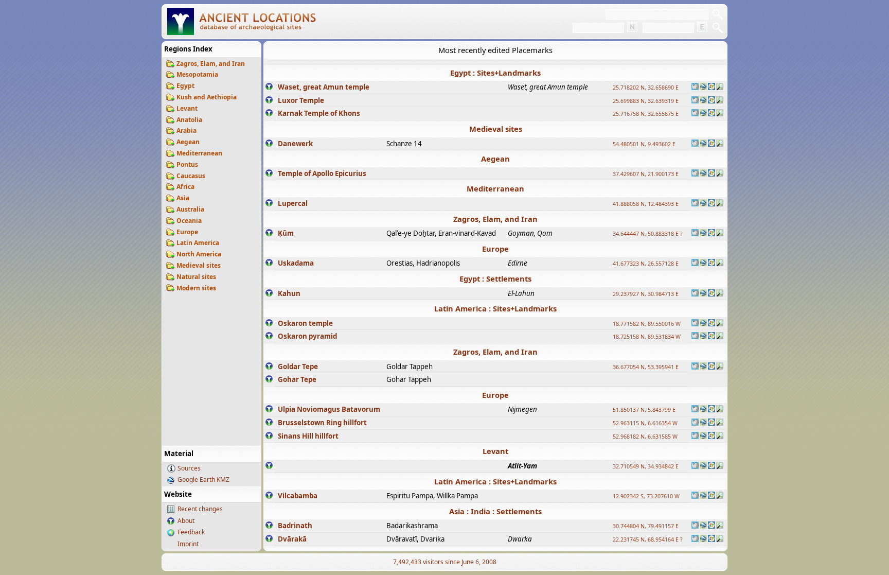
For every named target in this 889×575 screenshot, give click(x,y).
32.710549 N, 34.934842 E (646, 466)
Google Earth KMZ (203, 479)
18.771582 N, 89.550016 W (647, 323)
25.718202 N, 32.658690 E (646, 87)
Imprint (188, 543)
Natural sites (196, 276)
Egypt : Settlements (495, 278)
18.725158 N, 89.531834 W (647, 336)
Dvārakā (292, 539)
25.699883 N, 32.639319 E (646, 100)
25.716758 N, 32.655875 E (646, 113)
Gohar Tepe (297, 379)
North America (198, 254)
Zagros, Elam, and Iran (210, 63)
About (185, 520)
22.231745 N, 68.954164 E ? (648, 539)
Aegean (188, 141)
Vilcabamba (297, 495)
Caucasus (190, 175)
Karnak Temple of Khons (319, 113)
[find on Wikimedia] (695, 87)
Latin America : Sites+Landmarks (495, 308)
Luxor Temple (301, 100)
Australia (190, 209)
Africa (185, 186)
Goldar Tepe (298, 366)
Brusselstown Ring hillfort (322, 422)
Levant (187, 108)
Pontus (187, 164)
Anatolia (189, 119)
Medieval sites (198, 265)
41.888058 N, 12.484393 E (646, 203)
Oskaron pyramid (307, 336)
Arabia (186, 130)
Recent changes (200, 508)
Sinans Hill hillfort (308, 436)
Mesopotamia (197, 74)
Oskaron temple (305, 323)
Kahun (289, 293)
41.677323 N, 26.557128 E (646, 263)
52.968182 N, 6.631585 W (645, 436)
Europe (187, 232)
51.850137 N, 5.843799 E (644, 409)
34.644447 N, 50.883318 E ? (648, 233)
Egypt (185, 85)
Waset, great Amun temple (323, 87)
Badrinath (295, 525)
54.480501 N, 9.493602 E (644, 144)
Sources (189, 468)
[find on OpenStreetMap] (720, 87)
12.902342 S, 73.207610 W (646, 496)
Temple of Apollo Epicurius (322, 173)
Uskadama (296, 263)
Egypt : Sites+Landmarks (495, 72)
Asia (182, 198)
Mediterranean (199, 153)
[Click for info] (269, 87)
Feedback (191, 532)
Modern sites (196, 288)
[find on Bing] (711, 87)
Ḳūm (286, 233)
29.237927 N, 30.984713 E (646, 294)
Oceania (189, 220)
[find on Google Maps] (703, 87)
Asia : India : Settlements (495, 511)
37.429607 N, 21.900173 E (646, 174)
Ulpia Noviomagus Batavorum (329, 409)
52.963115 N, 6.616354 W (645, 423)
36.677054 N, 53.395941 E (646, 367)
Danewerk (295, 143)
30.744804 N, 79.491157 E (646, 526)
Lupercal (293, 203)
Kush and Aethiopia (206, 97)
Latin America (197, 242)
